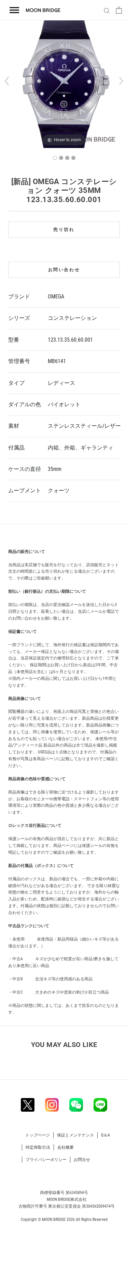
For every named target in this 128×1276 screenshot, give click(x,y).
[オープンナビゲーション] (14, 10)
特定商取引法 (38, 1147)
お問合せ (82, 1159)
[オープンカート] (119, 10)
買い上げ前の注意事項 (34, 535)
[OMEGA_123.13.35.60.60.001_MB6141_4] (73, 158)
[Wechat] (76, 1105)
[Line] (100, 1105)
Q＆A (105, 1135)
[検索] (106, 10)
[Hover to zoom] (64, 84)
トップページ (37, 1135)
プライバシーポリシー (46, 1159)
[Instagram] (52, 1105)
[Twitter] (27, 1105)
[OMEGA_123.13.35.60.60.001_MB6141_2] (61, 158)
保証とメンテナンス (75, 1135)
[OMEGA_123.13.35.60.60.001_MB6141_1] (55, 158)
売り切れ (63, 229)
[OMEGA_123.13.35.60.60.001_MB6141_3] (67, 158)
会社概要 (65, 1147)
